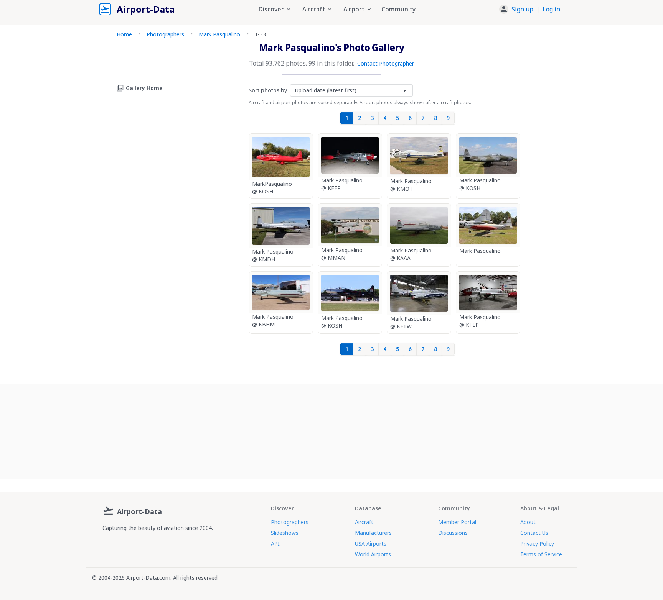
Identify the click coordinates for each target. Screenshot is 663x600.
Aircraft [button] (313, 9)
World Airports (373, 554)
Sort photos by (268, 90)
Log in (551, 9)
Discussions (453, 532)
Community (398, 9)
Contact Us (534, 532)
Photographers (165, 34)
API (275, 543)
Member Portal (457, 522)
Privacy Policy (537, 543)
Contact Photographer (385, 63)
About (528, 522)
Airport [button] (353, 9)
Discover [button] (271, 9)
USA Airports (370, 543)
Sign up (522, 9)
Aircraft (364, 522)
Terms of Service (541, 554)
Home (124, 34)
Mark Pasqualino (219, 34)
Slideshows (285, 532)
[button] (530, 9)
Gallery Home (144, 88)
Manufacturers (373, 532)
